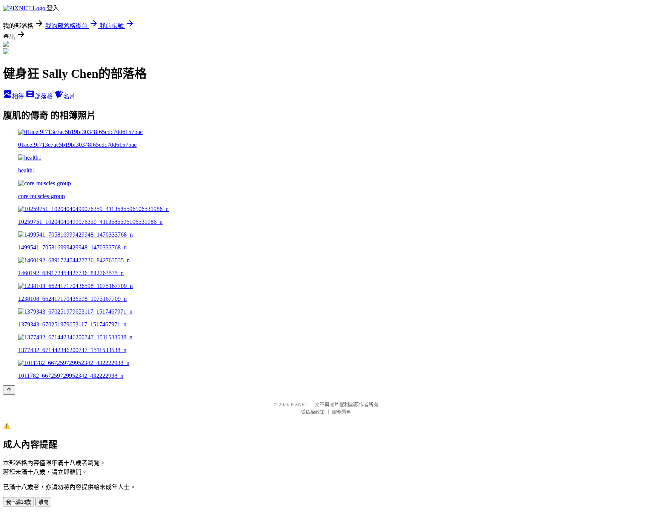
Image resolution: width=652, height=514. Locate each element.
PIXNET (299, 404)
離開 (43, 502)
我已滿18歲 (18, 502)
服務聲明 (342, 412)
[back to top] (9, 390)
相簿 (19, 96)
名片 (69, 96)
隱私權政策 (312, 412)
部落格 (44, 96)
